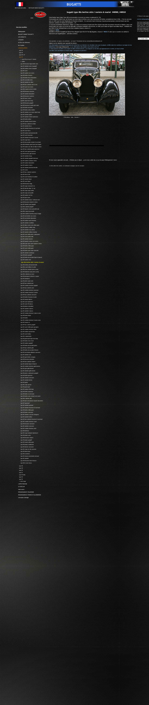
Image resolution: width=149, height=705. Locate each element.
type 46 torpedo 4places (24, 299)
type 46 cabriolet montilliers (25, 222)
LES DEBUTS (21, 37)
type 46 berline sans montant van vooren (28, 396)
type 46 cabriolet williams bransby (26, 232)
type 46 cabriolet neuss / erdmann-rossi (28, 199)
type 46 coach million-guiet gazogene (27, 327)
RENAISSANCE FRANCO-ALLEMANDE (28, 494)
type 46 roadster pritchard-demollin (26, 133)
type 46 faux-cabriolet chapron (25, 361)
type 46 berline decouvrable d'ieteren (27, 350)
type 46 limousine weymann (25, 91)
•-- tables (20, 61)
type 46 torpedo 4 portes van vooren (27, 241)
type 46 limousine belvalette (25, 359)
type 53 (19, 477)
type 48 (19, 465)
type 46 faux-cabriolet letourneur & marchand (29, 419)
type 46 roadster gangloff (24, 343)
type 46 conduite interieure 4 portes (27, 292)
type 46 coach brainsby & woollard (26, 176)
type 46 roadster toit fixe (24, 195)
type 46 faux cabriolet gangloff (25, 324)
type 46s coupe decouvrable (25, 211)
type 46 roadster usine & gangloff (26, 68)
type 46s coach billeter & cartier (26, 267)
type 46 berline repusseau (24, 391)
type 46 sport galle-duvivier (25, 368)
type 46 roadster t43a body (25, 389)
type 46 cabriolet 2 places (24, 311)
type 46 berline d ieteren (24, 75)
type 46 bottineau (22, 430)
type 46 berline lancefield (24, 107)
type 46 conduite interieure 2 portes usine (28, 320)
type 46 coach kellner (23, 334)
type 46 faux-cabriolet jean (24, 283)
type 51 (19, 472)
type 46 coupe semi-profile (24, 192)
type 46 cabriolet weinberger (25, 252)
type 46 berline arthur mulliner (25, 109)
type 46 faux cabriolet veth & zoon (26, 84)
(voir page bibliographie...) (63, 47)
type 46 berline (22, 317)
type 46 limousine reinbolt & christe (27, 202)
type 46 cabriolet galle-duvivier (25, 370)
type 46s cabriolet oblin (24, 398)
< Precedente (66, 117)
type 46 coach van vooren (24, 87)
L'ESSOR (20, 39)
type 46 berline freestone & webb (26, 297)
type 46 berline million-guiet (25, 246)
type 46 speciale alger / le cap (25, 188)
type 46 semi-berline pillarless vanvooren (28, 352)
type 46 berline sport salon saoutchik (27, 250)
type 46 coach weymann (24, 135)
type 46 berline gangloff (24, 255)
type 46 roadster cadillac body (25, 227)
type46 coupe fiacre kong (24, 100)
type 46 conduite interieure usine (26, 428)
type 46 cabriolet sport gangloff (26, 204)
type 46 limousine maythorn (25, 96)
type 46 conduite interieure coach (26, 421)
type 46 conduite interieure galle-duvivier (28, 366)
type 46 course (22, 169)
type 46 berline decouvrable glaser (26, 345)
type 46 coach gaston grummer (26, 151)
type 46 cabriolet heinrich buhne (26, 121)
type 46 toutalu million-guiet (25, 442)
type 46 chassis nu (23, 322)
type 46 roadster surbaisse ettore (26, 160)
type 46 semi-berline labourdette (26, 218)
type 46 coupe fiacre (23, 139)
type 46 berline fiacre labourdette (26, 77)
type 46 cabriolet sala (23, 354)
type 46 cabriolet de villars (24, 82)
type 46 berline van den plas (25, 394)
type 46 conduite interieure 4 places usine (28, 313)
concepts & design (22, 497)
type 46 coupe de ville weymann (26, 449)
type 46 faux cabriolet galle (25, 347)
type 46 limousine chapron (24, 437)
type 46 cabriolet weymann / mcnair (27, 137)
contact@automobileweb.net (94, 41)
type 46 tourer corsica (23, 98)
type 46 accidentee (23, 453)
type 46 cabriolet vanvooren (25, 377)
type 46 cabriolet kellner (24, 416)
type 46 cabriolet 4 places (24, 308)
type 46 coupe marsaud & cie (25, 186)
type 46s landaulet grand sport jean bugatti (28, 144)
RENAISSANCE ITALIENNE (25, 492)
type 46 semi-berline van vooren (26, 216)
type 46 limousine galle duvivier (26, 153)
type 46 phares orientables (24, 306)
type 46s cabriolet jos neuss (25, 274)
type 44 (19, 52)
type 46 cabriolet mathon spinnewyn (27, 117)
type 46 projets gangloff (24, 440)
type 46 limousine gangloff (24, 103)
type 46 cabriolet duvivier (24, 239)
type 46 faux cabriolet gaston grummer (27, 149)
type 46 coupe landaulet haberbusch (27, 433)
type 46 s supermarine (23, 336)
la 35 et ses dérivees (23, 42)
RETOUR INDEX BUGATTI (36, 8)
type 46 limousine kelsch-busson (26, 460)
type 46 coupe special (23, 384)
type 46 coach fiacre (23, 130)
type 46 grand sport (23, 387)
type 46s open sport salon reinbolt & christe (29, 243)
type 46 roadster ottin (23, 259)
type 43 (19, 50)
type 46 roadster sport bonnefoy (26, 220)
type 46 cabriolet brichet (24, 380)
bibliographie (20, 31)
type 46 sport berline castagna (25, 357)
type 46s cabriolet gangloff (24, 206)
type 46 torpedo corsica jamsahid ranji (27, 209)
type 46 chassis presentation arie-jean (27, 456)
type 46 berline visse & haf (25, 340)
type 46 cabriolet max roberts (25, 229)
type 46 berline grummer (24, 375)
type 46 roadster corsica (24, 165)
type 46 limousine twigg (24, 183)
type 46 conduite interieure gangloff (27, 285)
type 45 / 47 (20, 54)
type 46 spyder (22, 382)
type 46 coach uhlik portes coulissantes (28, 234)
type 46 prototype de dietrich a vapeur (27, 276)
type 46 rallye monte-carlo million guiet (27, 225)
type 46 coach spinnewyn (24, 301)
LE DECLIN (20, 486)
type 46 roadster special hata (25, 331)
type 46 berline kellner (23, 119)
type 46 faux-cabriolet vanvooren (26, 294)
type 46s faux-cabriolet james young (27, 269)
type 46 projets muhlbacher (25, 444)
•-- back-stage (21, 481)
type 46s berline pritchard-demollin (26, 264)
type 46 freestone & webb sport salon (27, 105)
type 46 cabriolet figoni (24, 179)
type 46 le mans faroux (24, 463)
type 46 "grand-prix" (23, 403)
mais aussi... (20, 489)
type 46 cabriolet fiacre (24, 126)
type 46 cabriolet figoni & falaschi (26, 364)
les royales (20, 45)
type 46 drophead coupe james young (27, 271)
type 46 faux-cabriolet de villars (26, 123)
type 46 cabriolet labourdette (25, 93)
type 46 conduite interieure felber (26, 329)
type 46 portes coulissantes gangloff (27, 373)
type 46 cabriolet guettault (24, 405)
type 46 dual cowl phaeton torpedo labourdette (29, 400)
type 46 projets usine (23, 435)
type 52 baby (20, 474)
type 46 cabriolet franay (24, 156)
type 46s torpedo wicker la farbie (26, 89)
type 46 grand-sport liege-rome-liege (27, 338)
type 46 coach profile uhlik (24, 236)
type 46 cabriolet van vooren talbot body (28, 112)
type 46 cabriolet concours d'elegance (27, 414)
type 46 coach (21, 70)
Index (72, 117)
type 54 (19, 479)
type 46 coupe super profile (25, 190)
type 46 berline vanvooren (24, 412)
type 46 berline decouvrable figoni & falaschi (29, 257)
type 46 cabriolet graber (24, 114)
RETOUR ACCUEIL (20, 8)
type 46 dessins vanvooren (25, 446)
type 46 (19, 57)
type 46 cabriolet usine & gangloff (26, 66)
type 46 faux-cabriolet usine (25, 287)
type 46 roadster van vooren (25, 73)
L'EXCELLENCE (21, 48)
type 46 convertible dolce (24, 80)
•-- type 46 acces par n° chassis (26, 59)
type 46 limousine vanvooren (25, 423)
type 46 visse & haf (23, 174)
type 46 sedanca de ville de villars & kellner (29, 146)
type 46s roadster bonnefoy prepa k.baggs (28, 213)
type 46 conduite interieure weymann (27, 290)
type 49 (19, 468)
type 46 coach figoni (23, 181)
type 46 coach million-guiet (25, 248)
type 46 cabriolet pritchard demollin (26, 167)
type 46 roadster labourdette (25, 163)
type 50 (19, 470)
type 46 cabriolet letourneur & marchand (28, 128)
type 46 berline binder (23, 315)
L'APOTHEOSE (21, 483)
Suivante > (77, 117)
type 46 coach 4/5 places (24, 304)
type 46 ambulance (23, 278)
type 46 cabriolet (22, 458)
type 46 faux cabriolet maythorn (26, 172)
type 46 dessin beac (23, 451)
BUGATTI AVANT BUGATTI (25, 34)
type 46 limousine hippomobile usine (27, 63)
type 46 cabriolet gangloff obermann (27, 158)
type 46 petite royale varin (24, 281)
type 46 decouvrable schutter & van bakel (28, 142)
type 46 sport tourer (23, 197)
